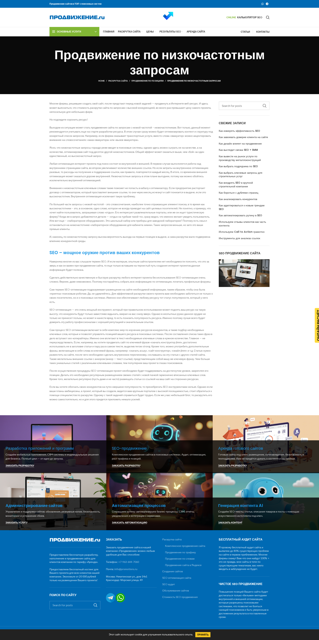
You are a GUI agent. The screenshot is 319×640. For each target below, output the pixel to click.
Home (101, 81)
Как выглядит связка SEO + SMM (238, 150)
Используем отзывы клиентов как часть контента (242, 223)
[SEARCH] (264, 105)
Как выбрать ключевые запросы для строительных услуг (240, 174)
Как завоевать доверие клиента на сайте (243, 137)
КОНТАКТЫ (263, 31)
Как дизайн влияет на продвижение (240, 143)
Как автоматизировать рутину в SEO (240, 215)
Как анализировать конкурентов (238, 199)
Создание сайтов (172, 571)
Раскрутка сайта (118, 81)
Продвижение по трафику (180, 552)
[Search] (267, 17)
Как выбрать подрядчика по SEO (238, 166)
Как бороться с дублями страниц (238, 193)
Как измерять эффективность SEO (239, 131)
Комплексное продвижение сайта (185, 545)
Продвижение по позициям (147, 81)
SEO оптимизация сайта (176, 577)
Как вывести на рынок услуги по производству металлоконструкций (240, 158)
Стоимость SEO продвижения (180, 596)
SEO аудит (168, 584)
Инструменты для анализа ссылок (239, 238)
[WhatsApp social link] (262, 3)
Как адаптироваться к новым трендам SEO (242, 207)
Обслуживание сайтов (175, 590)
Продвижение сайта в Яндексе (183, 565)
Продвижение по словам (180, 558)
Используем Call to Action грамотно (242, 232)
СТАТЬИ (245, 31)
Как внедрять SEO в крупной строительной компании (236, 184)
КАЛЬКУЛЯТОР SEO (249, 17)
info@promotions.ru (125, 569)
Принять (203, 634)
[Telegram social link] (267, 3)
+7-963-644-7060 (128, 561)
